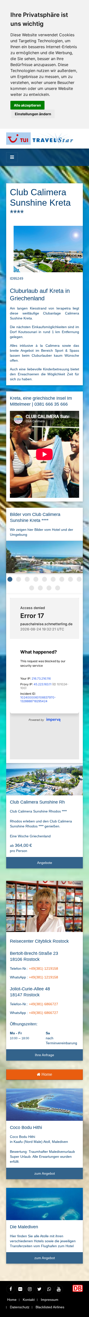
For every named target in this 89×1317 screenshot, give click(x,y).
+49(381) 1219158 (43, 968)
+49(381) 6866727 (43, 1004)
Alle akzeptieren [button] (27, 105)
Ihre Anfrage (44, 1055)
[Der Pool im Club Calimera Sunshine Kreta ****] (44, 557)
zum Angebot (44, 1173)
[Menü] (12, 157)
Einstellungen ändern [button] (33, 114)
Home (46, 1074)
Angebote (44, 863)
